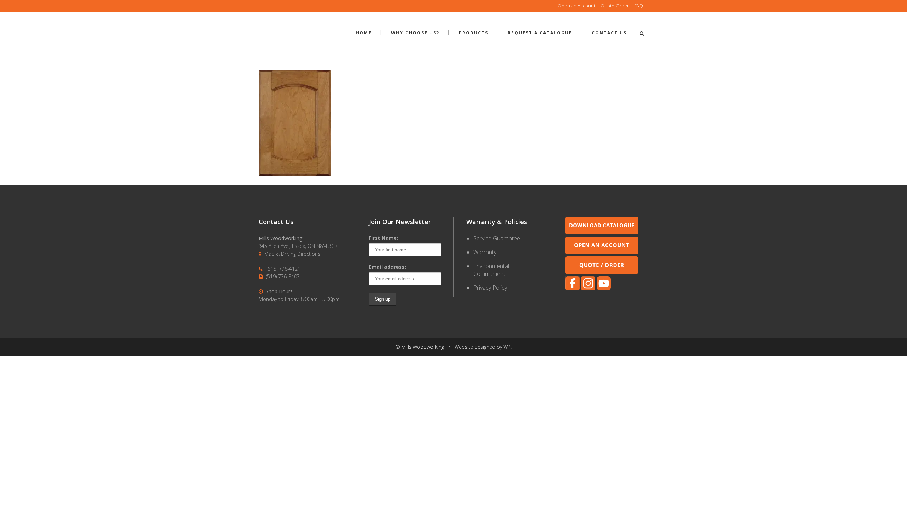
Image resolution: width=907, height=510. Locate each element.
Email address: (387, 267)
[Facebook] (572, 288)
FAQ (638, 5)
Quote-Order (615, 5)
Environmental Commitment (491, 270)
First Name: (383, 237)
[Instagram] (588, 288)
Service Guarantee (496, 238)
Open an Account (576, 5)
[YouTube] (604, 288)
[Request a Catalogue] (601, 232)
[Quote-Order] (601, 272)
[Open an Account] (601, 252)
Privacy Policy (490, 287)
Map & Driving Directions (292, 253)
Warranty (484, 252)
